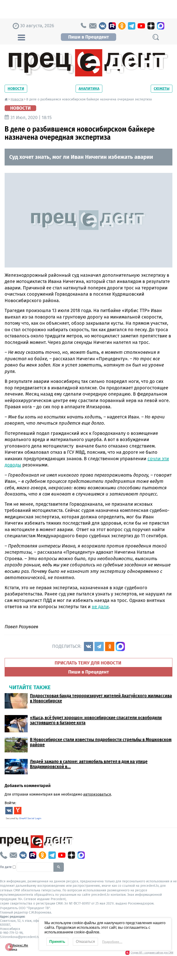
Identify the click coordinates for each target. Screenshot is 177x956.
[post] (93, 26)
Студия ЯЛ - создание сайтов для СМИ (152, 952)
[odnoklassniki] (122, 26)
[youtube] (141, 26)
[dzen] (151, 26)
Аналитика (89, 88)
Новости (16, 88)
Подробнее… (112, 942)
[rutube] (112, 26)
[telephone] (83, 26)
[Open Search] (155, 37)
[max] (160, 26)
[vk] (102, 26)
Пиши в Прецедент (88, 37)
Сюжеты (161, 88)
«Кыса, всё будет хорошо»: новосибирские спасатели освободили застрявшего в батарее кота (96, 720)
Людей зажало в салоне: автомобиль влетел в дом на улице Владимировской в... (89, 764)
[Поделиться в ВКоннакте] (88, 646)
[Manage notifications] (9, 947)
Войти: (10, 803)
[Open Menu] (21, 37)
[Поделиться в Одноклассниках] (109, 646)
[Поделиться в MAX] (120, 646)
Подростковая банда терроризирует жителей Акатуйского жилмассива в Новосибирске (101, 698)
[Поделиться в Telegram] (99, 646)
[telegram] (131, 26)
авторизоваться (97, 794)
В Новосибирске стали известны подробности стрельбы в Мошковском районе (100, 742)
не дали (100, 606)
